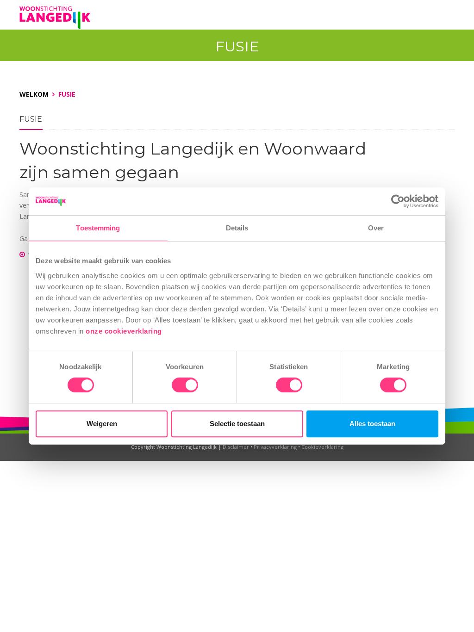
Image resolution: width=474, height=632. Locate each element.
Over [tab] (376, 228)
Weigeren (102, 424)
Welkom (34, 94)
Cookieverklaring (322, 446)
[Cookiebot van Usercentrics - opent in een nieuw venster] (397, 201)
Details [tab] (237, 228)
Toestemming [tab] (98, 228)
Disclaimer (236, 446)
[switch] (185, 385)
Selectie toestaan (237, 424)
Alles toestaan (372, 424)
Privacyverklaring (275, 446)
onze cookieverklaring (125, 331)
